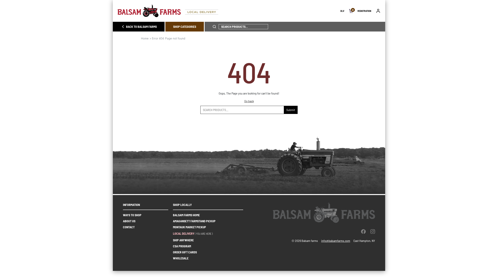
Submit (290, 110)
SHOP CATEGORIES (184, 26)
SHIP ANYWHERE (183, 240)
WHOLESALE (181, 258)
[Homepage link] (228, 11)
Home (145, 38)
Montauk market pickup (189, 227)
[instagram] (372, 231)
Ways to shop (132, 215)
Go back (249, 101)
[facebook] (363, 231)
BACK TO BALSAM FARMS (141, 26)
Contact (129, 227)
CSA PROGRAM (182, 246)
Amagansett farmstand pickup (194, 221)
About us (129, 221)
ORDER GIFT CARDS (185, 252)
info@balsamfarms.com (335, 240)
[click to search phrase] (214, 27)
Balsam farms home (186, 215)
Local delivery (183, 233)
